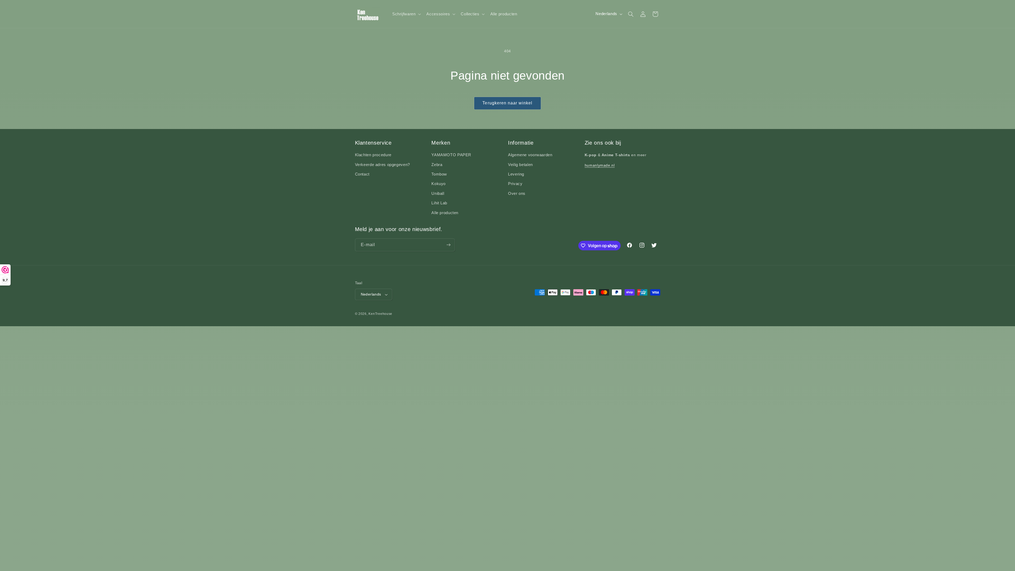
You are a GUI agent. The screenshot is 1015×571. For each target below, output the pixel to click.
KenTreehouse (380, 313)
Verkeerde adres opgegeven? (382, 165)
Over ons (516, 193)
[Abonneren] (448, 244)
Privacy (515, 184)
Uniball (437, 193)
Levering (516, 174)
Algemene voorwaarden (530, 155)
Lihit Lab (439, 203)
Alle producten (444, 213)
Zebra (436, 165)
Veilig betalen (520, 165)
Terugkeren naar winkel (507, 103)
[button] (406, 14)
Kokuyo (438, 184)
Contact (362, 174)
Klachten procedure (373, 155)
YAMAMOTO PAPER (451, 155)
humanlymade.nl (600, 165)
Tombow (439, 174)
